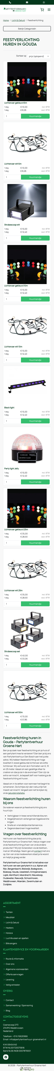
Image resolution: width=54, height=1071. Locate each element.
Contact (10, 1000)
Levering (10, 979)
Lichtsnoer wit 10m (13, 346)
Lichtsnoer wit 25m (13, 590)
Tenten (9, 912)
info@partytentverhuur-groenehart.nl (27, 1039)
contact (38, 851)
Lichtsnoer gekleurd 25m (16, 529)
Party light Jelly (11, 468)
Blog (8, 1010)
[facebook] (5, 1057)
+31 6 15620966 (20, 1036)
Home (6, 20)
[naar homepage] (15, 9)
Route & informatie (15, 958)
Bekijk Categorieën (27, 28)
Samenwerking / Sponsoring (19, 1005)
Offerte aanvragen (14, 974)
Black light (9, 407)
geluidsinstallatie (16, 793)
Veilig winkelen (13, 984)
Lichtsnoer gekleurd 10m (16, 285)
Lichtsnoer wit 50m (13, 712)
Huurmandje (35, 116)
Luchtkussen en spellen (17, 938)
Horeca (9, 933)
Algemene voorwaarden (17, 969)
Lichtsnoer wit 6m (12, 163)
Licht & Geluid (18, 20)
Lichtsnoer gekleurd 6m (15, 102)
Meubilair (10, 917)
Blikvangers (11, 943)
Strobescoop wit (12, 224)
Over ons (10, 964)
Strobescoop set (12, 651)
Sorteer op (21, 55)
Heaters (9, 927)
